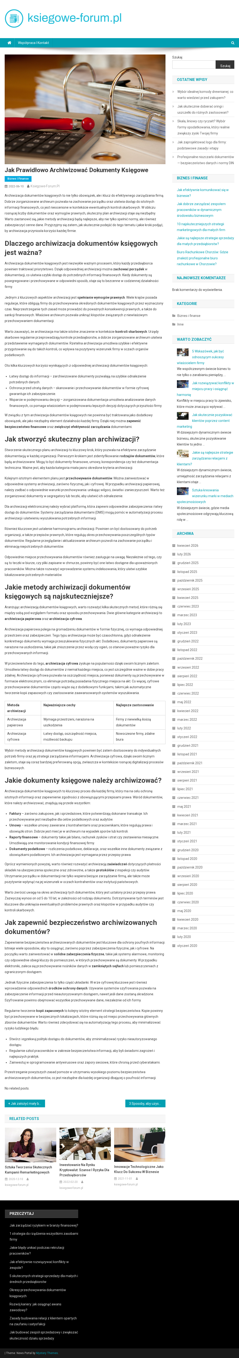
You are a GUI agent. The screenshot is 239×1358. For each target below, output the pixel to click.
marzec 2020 (187, 928)
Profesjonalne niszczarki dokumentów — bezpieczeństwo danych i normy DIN (205, 160)
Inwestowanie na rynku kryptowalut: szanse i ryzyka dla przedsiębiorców (84, 1170)
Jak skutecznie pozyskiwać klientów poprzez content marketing (204, 420)
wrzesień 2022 (188, 667)
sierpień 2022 (187, 676)
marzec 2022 (187, 719)
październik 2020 (190, 867)
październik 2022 (190, 658)
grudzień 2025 (188, 563)
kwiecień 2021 (187, 815)
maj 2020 (184, 911)
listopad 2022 (187, 650)
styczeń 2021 (187, 841)
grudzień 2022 (188, 641)
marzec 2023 (187, 615)
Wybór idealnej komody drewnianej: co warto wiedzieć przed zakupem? (205, 95)
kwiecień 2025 (187, 598)
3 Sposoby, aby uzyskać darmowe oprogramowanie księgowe (147, 1103)
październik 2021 (190, 763)
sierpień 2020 (187, 885)
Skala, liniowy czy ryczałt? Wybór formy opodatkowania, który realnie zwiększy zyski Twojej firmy (203, 127)
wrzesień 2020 (188, 876)
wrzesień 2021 (188, 772)
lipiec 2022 (185, 685)
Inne (180, 324)
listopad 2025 (187, 572)
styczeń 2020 (187, 946)
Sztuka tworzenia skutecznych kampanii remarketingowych (28, 1169)
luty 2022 (184, 728)
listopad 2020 (187, 859)
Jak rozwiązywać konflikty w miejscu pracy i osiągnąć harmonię (205, 389)
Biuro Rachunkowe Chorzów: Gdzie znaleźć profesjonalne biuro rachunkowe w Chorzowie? (202, 258)
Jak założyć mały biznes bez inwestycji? (28, 1103)
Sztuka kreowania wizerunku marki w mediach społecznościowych (205, 496)
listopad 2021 (187, 754)
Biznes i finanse (18, 178)
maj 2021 (184, 806)
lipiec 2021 (185, 789)
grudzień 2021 (188, 745)
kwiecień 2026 (187, 545)
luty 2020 (184, 937)
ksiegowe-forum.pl (45, 186)
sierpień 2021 (187, 780)
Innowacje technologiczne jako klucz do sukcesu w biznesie (139, 1169)
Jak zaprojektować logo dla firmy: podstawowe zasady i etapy (202, 145)
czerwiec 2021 (188, 798)
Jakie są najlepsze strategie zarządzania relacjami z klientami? (205, 458)
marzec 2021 (187, 824)
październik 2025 (190, 580)
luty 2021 (184, 832)
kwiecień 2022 (187, 711)
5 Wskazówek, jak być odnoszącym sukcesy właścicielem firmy (200, 357)
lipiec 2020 (185, 893)
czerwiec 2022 (188, 693)
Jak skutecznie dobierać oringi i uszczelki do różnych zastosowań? (202, 109)
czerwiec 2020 (188, 902)
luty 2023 (184, 624)
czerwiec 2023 (188, 606)
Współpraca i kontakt (33, 43)
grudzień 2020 (188, 850)
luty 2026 (184, 554)
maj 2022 (184, 702)
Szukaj (177, 57)
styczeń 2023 (187, 632)
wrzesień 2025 (188, 589)
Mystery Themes (47, 1353)
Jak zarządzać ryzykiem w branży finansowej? (44, 1225)
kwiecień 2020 (187, 919)
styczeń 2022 (187, 737)
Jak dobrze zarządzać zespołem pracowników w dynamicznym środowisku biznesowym (201, 209)
